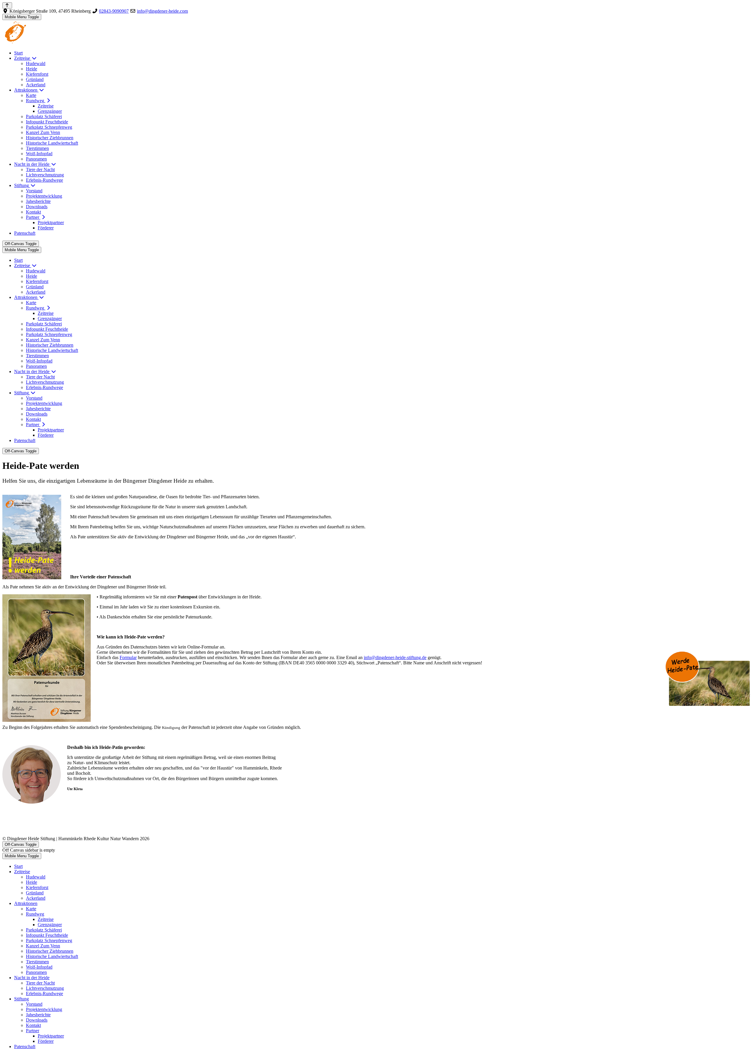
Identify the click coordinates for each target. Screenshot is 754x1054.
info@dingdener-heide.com (162, 11)
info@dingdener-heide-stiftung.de (395, 657)
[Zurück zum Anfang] (7, 5)
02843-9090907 (114, 11)
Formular (128, 657)
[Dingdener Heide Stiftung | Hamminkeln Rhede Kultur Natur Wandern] (39, 42)
